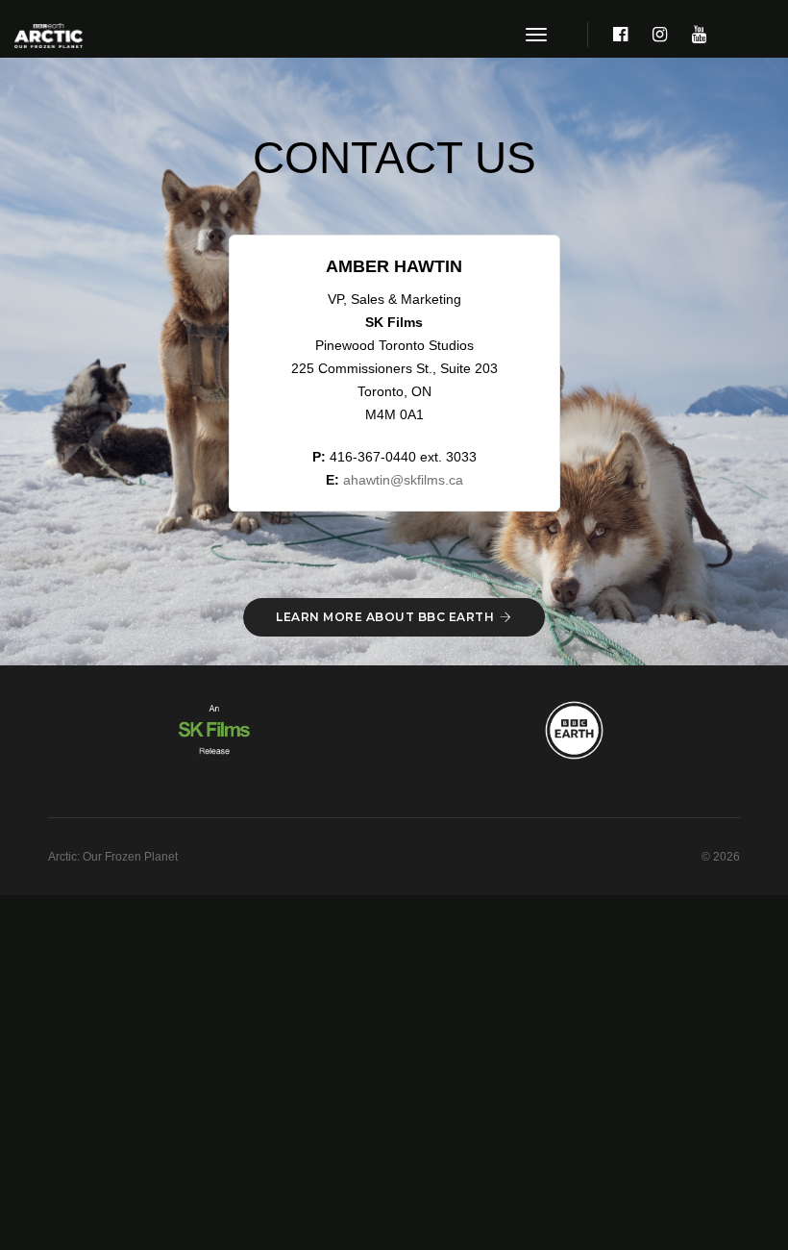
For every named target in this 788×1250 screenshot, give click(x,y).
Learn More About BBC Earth (385, 617)
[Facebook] (620, 35)
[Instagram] (659, 35)
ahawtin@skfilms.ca (403, 480)
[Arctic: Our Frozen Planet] (48, 35)
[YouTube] (693, 35)
